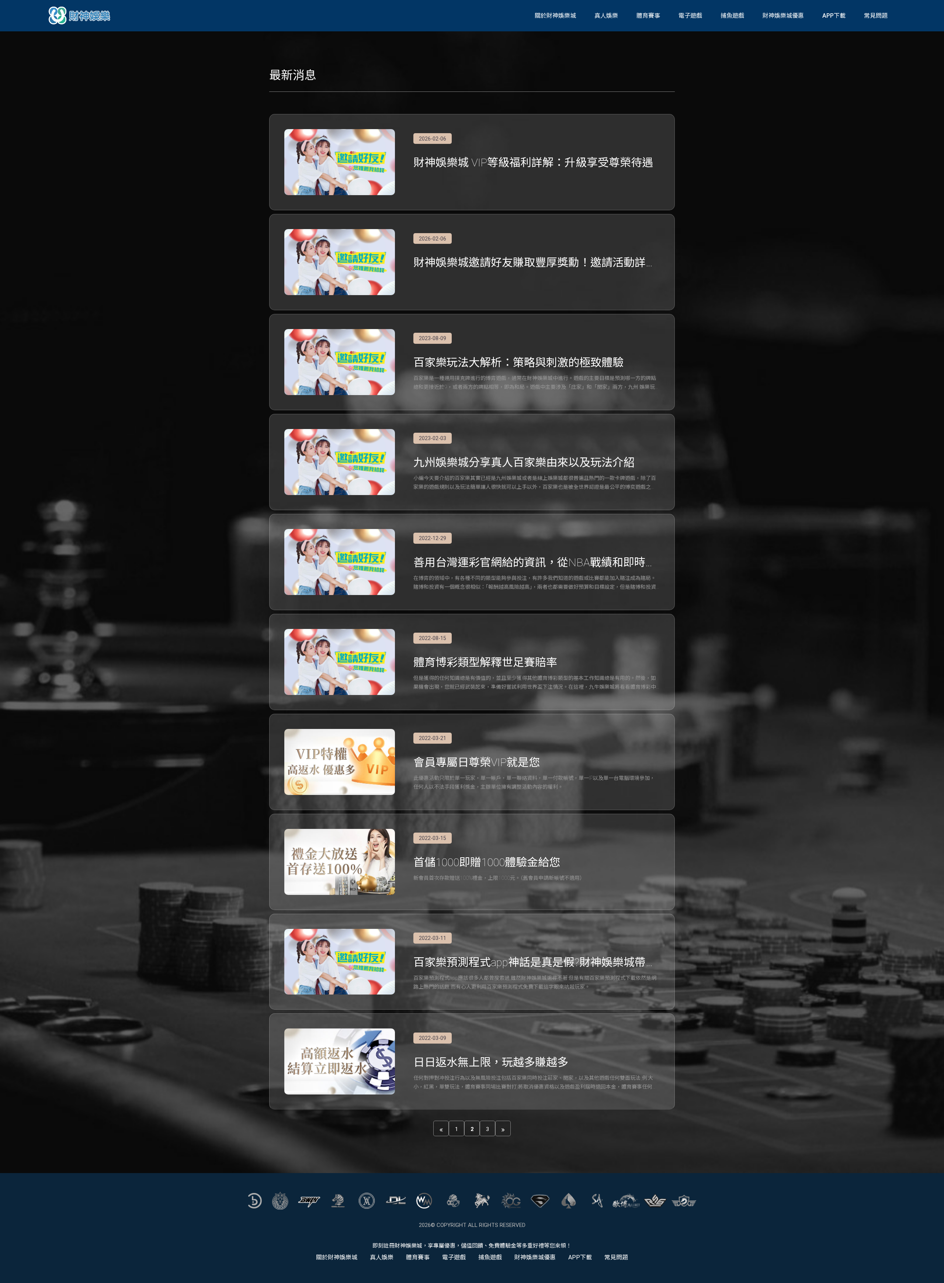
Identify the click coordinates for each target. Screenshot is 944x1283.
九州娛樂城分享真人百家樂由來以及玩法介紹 (524, 462)
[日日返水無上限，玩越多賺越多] (339, 1061)
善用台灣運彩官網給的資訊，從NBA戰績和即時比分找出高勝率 (534, 563)
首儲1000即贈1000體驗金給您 (486, 862)
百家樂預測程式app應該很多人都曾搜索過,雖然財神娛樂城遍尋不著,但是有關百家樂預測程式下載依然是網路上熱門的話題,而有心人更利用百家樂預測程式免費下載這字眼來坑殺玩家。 (534, 982)
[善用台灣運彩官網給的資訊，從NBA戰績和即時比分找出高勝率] (339, 562)
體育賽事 (648, 15)
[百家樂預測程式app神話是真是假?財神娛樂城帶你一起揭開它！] (339, 962)
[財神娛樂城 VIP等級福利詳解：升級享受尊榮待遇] (339, 162)
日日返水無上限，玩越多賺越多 (490, 1062)
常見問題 (876, 15)
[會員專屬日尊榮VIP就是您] (339, 762)
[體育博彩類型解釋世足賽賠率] (339, 662)
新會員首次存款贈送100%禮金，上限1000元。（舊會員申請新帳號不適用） (499, 878)
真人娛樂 (606, 15)
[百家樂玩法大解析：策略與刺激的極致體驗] (339, 362)
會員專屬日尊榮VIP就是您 (476, 762)
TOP (930, 1270)
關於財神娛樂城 (555, 15)
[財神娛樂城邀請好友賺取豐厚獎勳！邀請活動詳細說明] (339, 262)
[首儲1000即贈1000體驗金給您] (339, 862)
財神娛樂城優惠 (783, 15)
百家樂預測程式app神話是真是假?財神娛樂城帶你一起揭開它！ (535, 963)
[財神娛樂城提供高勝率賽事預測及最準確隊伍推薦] (80, 15)
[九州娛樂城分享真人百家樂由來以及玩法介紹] (339, 462)
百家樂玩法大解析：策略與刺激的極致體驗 (518, 362)
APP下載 (834, 15)
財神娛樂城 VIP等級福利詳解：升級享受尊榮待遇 (533, 162)
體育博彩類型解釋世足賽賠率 (485, 662)
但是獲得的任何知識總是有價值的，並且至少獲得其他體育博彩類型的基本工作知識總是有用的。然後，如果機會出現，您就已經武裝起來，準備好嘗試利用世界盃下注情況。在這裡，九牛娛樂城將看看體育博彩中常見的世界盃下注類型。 (534, 683)
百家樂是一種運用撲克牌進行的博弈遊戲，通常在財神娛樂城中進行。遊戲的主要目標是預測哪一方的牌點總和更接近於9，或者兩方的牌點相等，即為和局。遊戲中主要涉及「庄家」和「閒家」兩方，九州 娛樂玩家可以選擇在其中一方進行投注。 (534, 383)
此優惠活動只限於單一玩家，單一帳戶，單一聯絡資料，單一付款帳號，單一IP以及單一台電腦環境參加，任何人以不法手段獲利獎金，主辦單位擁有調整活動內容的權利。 (534, 782)
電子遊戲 (690, 15)
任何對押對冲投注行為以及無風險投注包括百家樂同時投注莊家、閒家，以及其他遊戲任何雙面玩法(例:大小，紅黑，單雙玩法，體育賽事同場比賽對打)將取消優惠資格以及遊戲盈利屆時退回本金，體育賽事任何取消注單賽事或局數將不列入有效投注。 (535, 1083)
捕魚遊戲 (732, 15)
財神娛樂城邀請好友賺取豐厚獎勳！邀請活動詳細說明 (535, 263)
